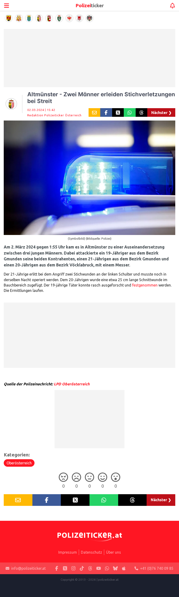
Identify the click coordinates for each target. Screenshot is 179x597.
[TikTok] (81, 568)
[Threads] (90, 568)
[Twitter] (65, 568)
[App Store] (123, 568)
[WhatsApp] (107, 568)
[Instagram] (73, 568)
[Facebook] (56, 568)
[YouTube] (98, 568)
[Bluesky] (115, 568)
